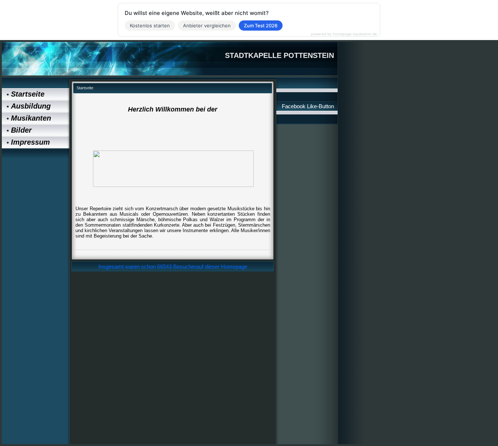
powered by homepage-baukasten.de (344, 34)
